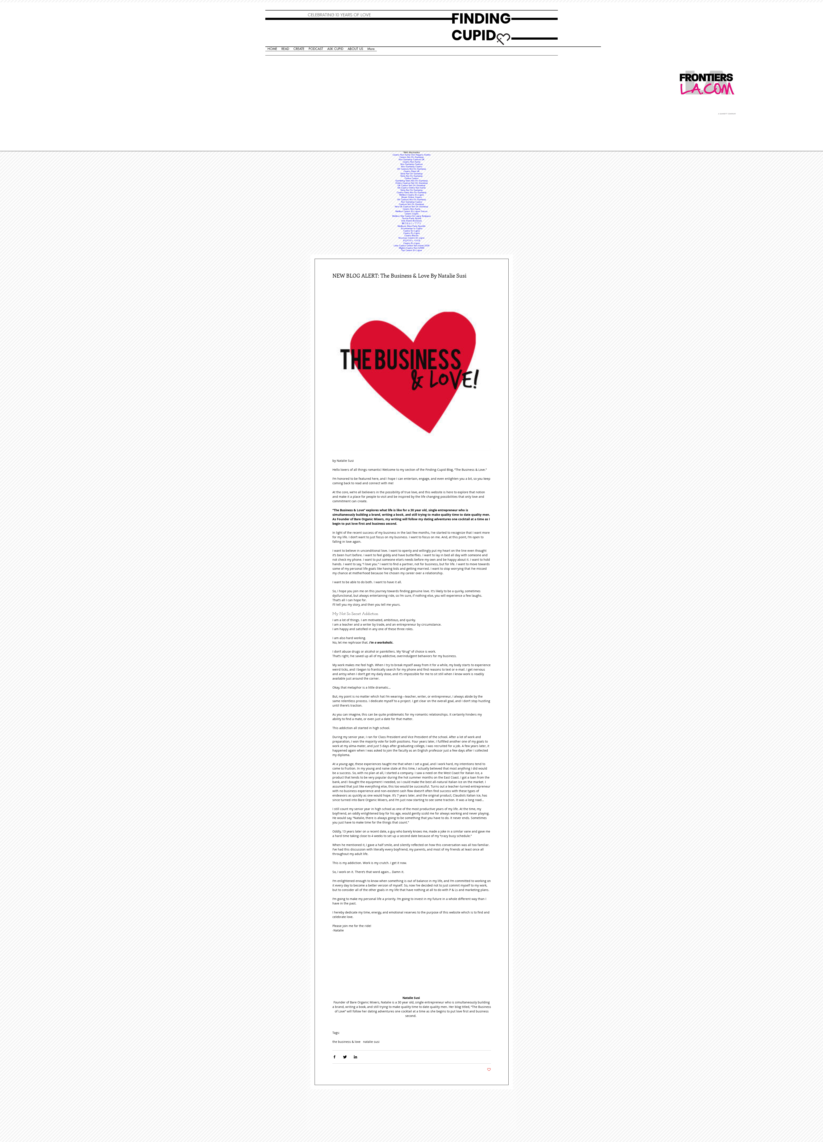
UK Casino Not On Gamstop (411, 185)
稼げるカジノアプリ (411, 223)
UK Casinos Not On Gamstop (411, 169)
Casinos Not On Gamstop (411, 204)
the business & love (346, 1041)
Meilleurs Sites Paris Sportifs (411, 226)
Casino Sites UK (412, 171)
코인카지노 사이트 (412, 240)
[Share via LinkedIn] (355, 1057)
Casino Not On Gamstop (411, 157)
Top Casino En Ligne (411, 250)
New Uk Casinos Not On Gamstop (411, 206)
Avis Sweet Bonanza (411, 221)
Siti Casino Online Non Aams (411, 188)
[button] (411, 371)
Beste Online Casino (411, 197)
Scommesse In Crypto (411, 228)
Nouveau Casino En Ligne (411, 238)
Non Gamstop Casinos (411, 164)
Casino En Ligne (411, 231)
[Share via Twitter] (345, 1057)
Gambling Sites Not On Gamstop (411, 180)
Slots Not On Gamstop (411, 173)
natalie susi (371, 1041)
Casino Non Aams (411, 162)
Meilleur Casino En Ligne (411, 195)
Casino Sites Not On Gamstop (412, 192)
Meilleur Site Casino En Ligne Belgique (411, 216)
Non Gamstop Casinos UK (412, 159)
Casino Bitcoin (411, 235)
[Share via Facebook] (334, 1057)
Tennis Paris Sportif (411, 218)
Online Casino (412, 178)
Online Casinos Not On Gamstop (411, 183)
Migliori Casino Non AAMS (411, 248)
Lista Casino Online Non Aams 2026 (412, 245)
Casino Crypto (412, 213)
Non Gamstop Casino (411, 166)
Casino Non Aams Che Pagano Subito (412, 155)
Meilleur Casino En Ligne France (411, 211)
